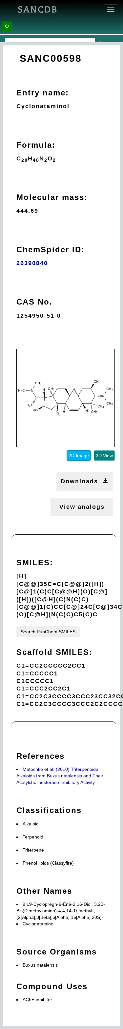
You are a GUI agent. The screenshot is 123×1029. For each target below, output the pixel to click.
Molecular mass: (52, 197)
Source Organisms (56, 951)
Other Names (44, 891)
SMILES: (34, 562)
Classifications (49, 810)
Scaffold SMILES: (54, 652)
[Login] (7, 26)
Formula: (35, 145)
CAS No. (34, 301)
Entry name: (42, 92)
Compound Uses (52, 986)
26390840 (32, 263)
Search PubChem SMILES (48, 631)
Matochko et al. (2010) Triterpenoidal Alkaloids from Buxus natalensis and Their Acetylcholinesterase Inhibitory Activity (59, 776)
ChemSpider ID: (50, 249)
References (40, 756)
